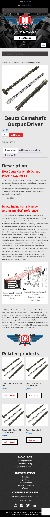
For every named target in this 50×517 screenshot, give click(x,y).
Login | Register (25, 2)
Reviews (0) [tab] (10, 155)
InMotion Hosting (32, 514)
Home (4, 62)
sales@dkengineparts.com (26, 496)
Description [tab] (10, 150)
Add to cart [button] (9, 395)
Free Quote (25, 38)
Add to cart (16, 135)
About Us (25, 477)
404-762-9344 (26, 501)
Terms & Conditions (25, 485)
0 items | (26, 5)
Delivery (25, 480)
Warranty (25, 488)
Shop (11, 62)
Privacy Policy (26, 483)
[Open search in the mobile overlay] (25, 10)
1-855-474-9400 (26, 32)
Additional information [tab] (29, 150)
